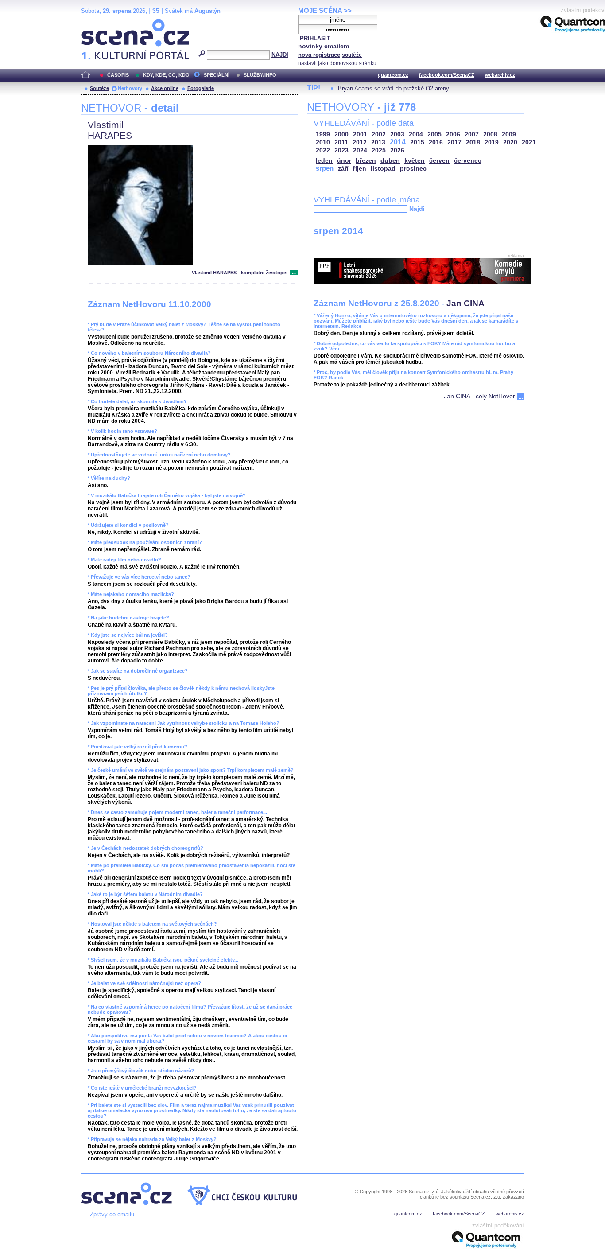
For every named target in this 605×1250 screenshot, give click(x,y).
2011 (341, 142)
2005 (434, 134)
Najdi (417, 208)
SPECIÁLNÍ (216, 75)
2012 (360, 142)
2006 (453, 134)
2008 (490, 134)
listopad (383, 168)
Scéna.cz (96, 23)
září (343, 168)
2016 (436, 142)
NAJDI (279, 54)
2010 (323, 142)
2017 (454, 142)
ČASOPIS (118, 75)
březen (366, 160)
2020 (510, 142)
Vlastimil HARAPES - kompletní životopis (239, 272)
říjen (359, 168)
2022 (323, 150)
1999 (323, 134)
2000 (341, 134)
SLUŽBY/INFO (260, 75)
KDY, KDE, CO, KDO (166, 75)
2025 (379, 150)
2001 (360, 134)
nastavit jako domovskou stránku (337, 63)
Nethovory (130, 88)
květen (414, 160)
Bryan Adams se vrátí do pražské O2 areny (393, 88)
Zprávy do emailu (112, 1214)
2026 (397, 150)
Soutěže (99, 88)
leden (324, 160)
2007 (472, 134)
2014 (398, 142)
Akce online (164, 88)
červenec (467, 160)
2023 (341, 150)
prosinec (413, 168)
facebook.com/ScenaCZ (446, 75)
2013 (378, 142)
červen (439, 160)
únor (344, 160)
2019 (492, 142)
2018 (473, 142)
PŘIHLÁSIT (315, 38)
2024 (360, 150)
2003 (397, 134)
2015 (417, 142)
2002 (379, 134)
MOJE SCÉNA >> (325, 10)
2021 (529, 142)
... (294, 272)
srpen (325, 168)
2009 (509, 134)
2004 (416, 134)
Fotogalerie (200, 88)
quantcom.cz (393, 75)
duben (390, 160)
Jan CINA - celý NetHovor (479, 396)
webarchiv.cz (500, 75)
